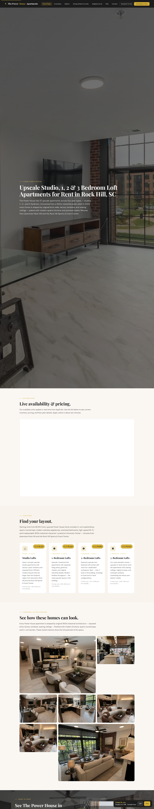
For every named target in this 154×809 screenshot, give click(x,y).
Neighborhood (97, 4)
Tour (147, 803)
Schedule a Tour (142, 4)
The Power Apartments (23, 3)
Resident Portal (126, 4)
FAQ (107, 4)
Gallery (67, 4)
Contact (115, 4)
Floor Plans (47, 4)
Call (140, 803)
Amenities (57, 4)
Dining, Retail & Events (81, 4)
